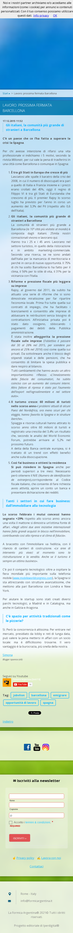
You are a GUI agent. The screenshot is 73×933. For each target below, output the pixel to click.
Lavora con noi (51, 858)
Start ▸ (6, 93)
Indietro (8, 722)
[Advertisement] (36, 51)
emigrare (60, 695)
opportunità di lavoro (21, 703)
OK (55, 15)
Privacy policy (25, 858)
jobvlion (19, 695)
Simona (8, 655)
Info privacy (41, 15)
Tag (5, 695)
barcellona (38, 695)
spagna (48, 703)
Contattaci (36, 866)
